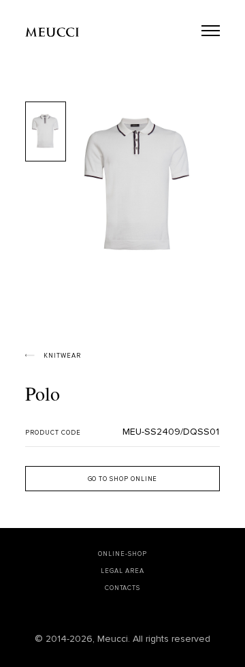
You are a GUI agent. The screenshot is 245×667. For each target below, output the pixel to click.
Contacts (122, 588)
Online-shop (122, 554)
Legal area (122, 571)
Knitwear (62, 356)
